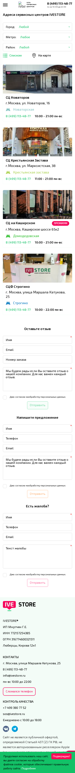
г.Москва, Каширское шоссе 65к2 (32, 229)
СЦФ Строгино (18, 286)
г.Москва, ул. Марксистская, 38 (31, 165)
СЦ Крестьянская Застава (27, 160)
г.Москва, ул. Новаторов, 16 (28, 103)
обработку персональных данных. (47, 397)
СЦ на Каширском (20, 223)
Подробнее (29, 768)
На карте (44, 55)
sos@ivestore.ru (14, 714)
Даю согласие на (38, 397)
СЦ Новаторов (17, 97)
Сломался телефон (19, 691)
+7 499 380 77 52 (14, 707)
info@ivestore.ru (14, 675)
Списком (15, 55)
